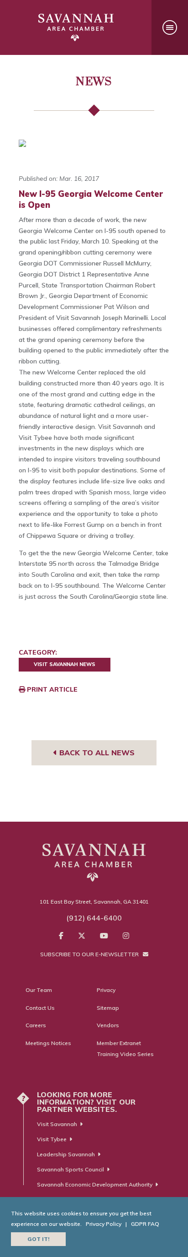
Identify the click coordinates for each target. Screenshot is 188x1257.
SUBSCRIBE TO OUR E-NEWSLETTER (90, 954)
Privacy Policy (103, 1223)
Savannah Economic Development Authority (94, 1184)
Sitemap (108, 1007)
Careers (36, 1025)
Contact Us (40, 1007)
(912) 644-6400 (94, 917)
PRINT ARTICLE (51, 689)
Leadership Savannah (66, 1154)
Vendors (108, 1025)
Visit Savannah (57, 1124)
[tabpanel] (94, 143)
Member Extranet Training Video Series (125, 1048)
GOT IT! (38, 1238)
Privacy (106, 989)
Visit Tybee (52, 1139)
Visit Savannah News (64, 664)
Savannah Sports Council (70, 1169)
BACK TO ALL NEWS (96, 752)
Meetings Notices (48, 1043)
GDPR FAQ (145, 1223)
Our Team (39, 989)
